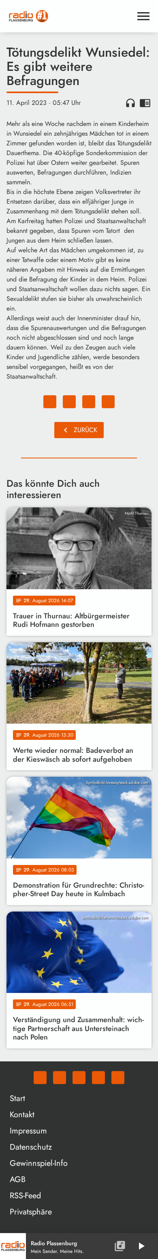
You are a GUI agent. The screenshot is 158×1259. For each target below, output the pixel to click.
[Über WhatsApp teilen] (88, 401)
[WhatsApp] (40, 1077)
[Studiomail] (98, 1077)
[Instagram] (79, 1077)
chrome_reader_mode (145, 103)
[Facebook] (59, 1077)
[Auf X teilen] (69, 401)
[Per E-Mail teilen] (108, 401)
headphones (130, 103)
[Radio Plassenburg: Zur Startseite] (69, 16)
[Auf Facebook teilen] (49, 401)
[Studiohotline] (117, 1077)
